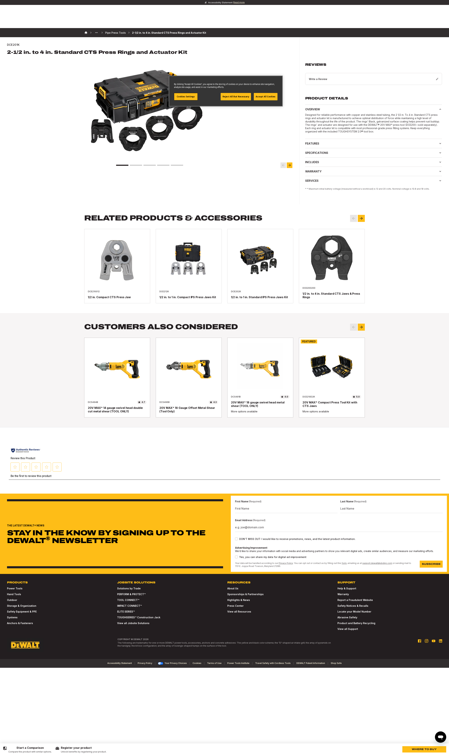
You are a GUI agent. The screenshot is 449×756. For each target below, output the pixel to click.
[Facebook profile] (419, 641)
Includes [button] (312, 162)
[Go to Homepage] (25, 645)
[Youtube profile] (433, 641)
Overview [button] (312, 109)
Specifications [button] (316, 153)
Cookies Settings (186, 96)
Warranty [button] (313, 171)
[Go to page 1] (122, 165)
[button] (373, 73)
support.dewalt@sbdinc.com (377, 563)
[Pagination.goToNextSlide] (361, 327)
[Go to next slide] (289, 165)
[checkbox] (236, 538)
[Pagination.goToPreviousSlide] (353, 327)
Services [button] (312, 180)
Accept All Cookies (266, 96)
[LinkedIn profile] (440, 641)
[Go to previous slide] (283, 165)
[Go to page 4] (163, 165)
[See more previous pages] (96, 32)
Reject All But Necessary (236, 96)
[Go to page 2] (136, 165)
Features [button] (312, 143)
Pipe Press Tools (115, 32)
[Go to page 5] (177, 165)
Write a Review (318, 79)
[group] (27, 749)
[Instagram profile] (426, 641)
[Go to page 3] (149, 165)
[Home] (86, 32)
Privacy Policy (286, 563)
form (344, 563)
